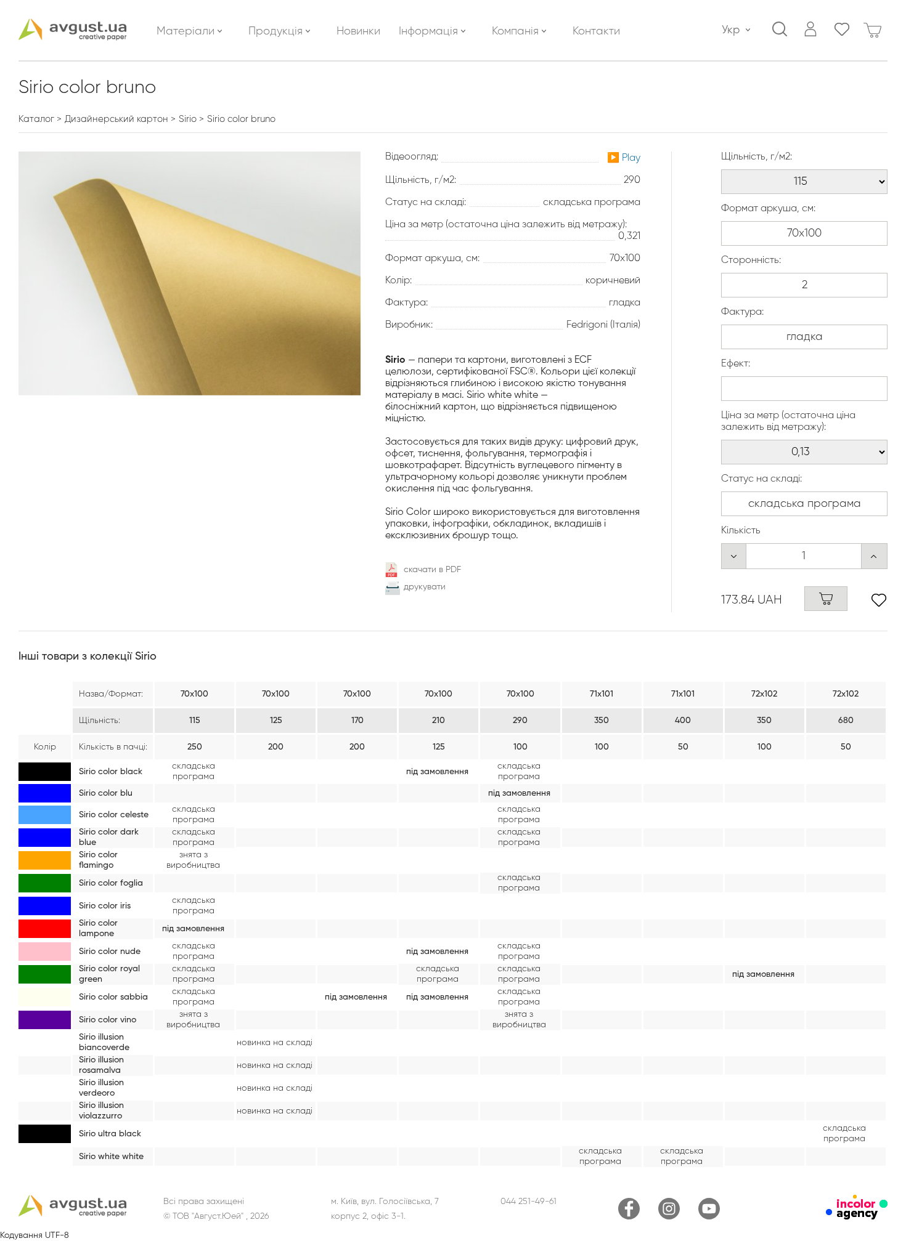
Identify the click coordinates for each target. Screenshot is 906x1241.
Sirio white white (111, 1156)
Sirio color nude (110, 951)
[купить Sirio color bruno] (825, 598)
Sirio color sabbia (113, 997)
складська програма (193, 771)
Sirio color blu (106, 793)
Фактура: (742, 312)
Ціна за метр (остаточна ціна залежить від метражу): (788, 421)
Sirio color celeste (114, 814)
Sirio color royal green (109, 974)
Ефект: (735, 364)
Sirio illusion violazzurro (101, 1110)
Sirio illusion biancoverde (104, 1042)
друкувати (425, 587)
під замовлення (437, 771)
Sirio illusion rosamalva (101, 1065)
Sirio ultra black (110, 1134)
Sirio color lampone (98, 928)
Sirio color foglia (111, 883)
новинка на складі (274, 1042)
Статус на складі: (761, 479)
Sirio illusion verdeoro (101, 1087)
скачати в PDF (432, 569)
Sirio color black (110, 771)
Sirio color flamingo (98, 860)
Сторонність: (751, 260)
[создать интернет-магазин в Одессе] (857, 1217)
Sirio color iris (105, 906)
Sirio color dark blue (109, 837)
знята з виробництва (193, 860)
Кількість (741, 531)
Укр (731, 30)
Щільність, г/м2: (756, 157)
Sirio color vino (107, 1020)
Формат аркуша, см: (768, 209)
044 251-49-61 (528, 1201)
